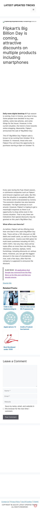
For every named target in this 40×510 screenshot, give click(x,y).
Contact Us (5, 502)
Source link (7, 283)
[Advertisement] (20, 88)
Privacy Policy (15, 502)
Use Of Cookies (26, 502)
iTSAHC (36, 502)
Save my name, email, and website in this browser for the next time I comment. (19, 408)
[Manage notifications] (35, 505)
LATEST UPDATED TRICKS (19, 5)
